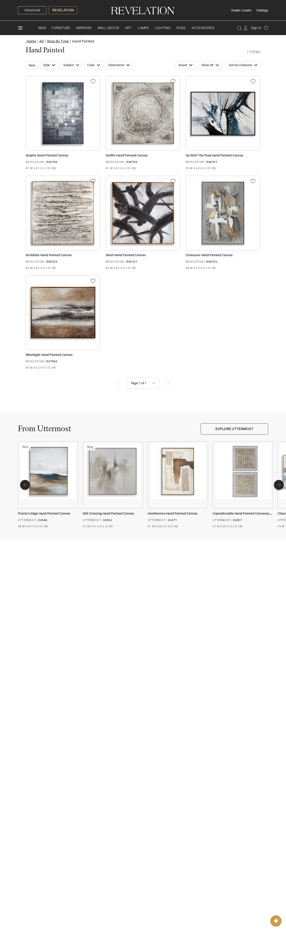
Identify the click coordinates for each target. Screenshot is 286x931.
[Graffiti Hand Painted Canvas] (143, 113)
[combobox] (131, 383)
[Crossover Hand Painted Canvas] (223, 213)
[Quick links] (276, 921)
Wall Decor (108, 28)
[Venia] (143, 10)
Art (128, 28)
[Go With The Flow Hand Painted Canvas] (223, 113)
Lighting (162, 28)
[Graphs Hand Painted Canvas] (63, 113)
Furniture (61, 28)
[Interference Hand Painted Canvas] (178, 475)
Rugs (181, 28)
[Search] (239, 28)
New (42, 28)
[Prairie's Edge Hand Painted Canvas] (48, 475)
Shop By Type (58, 41)
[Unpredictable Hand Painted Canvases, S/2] (242, 475)
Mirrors (83, 28)
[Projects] (94, 81)
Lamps (143, 28)
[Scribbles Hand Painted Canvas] (63, 213)
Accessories (202, 28)
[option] (32, 10)
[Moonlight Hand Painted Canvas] (63, 313)
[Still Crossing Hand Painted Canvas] (113, 475)
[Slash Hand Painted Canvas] (143, 213)
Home (31, 41)
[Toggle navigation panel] (20, 28)
